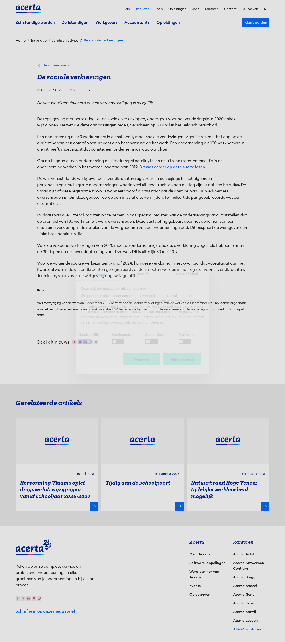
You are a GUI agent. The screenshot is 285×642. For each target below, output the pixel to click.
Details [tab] (142, 273)
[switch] (118, 341)
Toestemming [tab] (97, 274)
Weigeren (141, 359)
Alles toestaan (182, 359)
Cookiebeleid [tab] (187, 273)
